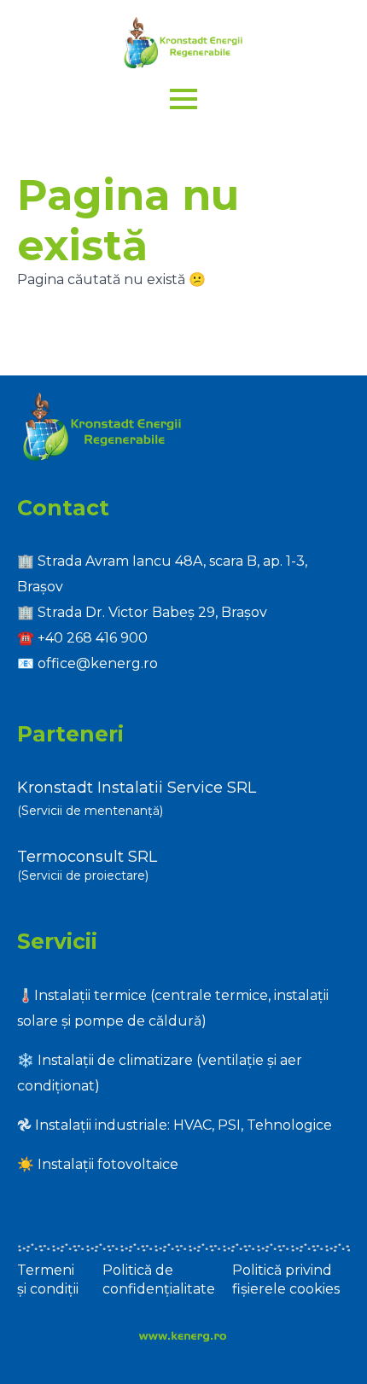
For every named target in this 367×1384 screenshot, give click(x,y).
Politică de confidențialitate (158, 1279)
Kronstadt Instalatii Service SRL (136, 787)
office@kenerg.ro (98, 663)
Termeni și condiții (48, 1279)
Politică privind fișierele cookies (286, 1279)
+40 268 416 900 (93, 638)
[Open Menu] (183, 99)
